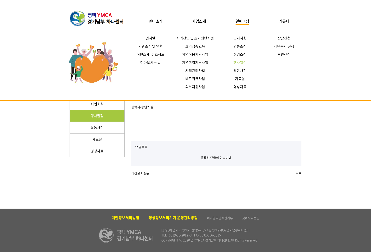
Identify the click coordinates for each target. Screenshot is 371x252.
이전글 (135, 173)
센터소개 (156, 21)
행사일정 (240, 62)
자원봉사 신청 (284, 46)
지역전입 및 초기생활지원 (195, 38)
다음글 (145, 173)
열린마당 (242, 21)
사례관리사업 (195, 70)
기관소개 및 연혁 (150, 46)
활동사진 (240, 70)
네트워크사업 (195, 78)
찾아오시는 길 (150, 62)
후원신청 (284, 54)
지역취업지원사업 (195, 62)
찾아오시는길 (250, 218)
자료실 (240, 78)
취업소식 (240, 54)
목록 (298, 173)
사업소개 (199, 21)
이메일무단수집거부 (220, 218)
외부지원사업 (195, 86)
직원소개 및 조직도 (150, 54)
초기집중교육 (195, 46)
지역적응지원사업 (195, 54)
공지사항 (240, 38)
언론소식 (240, 46)
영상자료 (240, 86)
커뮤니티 (286, 21)
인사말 (151, 38)
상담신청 (284, 38)
